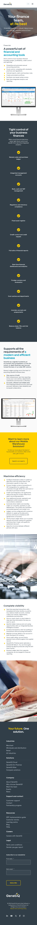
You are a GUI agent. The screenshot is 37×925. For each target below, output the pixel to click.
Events (8, 789)
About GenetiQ (11, 782)
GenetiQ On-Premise (14, 765)
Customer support (13, 800)
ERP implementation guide (16, 817)
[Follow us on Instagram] (23, 916)
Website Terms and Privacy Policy (18, 908)
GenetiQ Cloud (11, 762)
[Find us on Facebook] (20, 916)
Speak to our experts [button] (18, 461)
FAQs (8, 827)
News (8, 792)
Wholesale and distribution (16, 748)
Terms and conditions (14, 845)
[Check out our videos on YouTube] (11, 916)
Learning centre (12, 822)
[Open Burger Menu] (32, 3)
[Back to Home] (8, 4)
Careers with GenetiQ (14, 836)
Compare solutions (13, 770)
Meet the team (11, 787)
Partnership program (14, 805)
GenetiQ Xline (11, 767)
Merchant (9, 745)
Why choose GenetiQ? (14, 784)
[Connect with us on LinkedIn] (7, 916)
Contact (9, 803)
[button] (3, 921)
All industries (11, 753)
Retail (8, 750)
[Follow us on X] (16, 916)
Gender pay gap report (14, 847)
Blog (8, 824)
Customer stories (12, 820)
